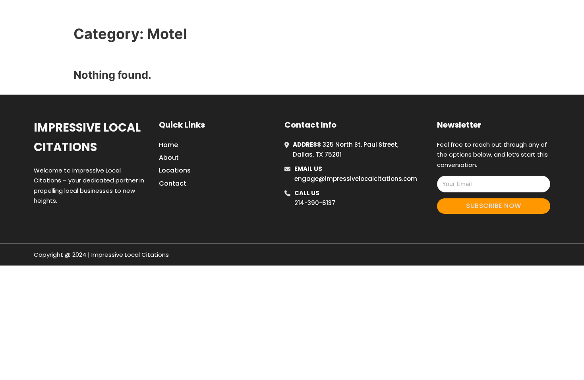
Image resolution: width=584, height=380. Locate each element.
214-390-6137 (314, 203)
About (169, 157)
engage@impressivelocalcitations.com (355, 178)
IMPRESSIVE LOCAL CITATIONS (163, 15)
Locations (432, 15)
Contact (172, 183)
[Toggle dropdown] (486, 15)
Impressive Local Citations (87, 137)
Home (397, 15)
